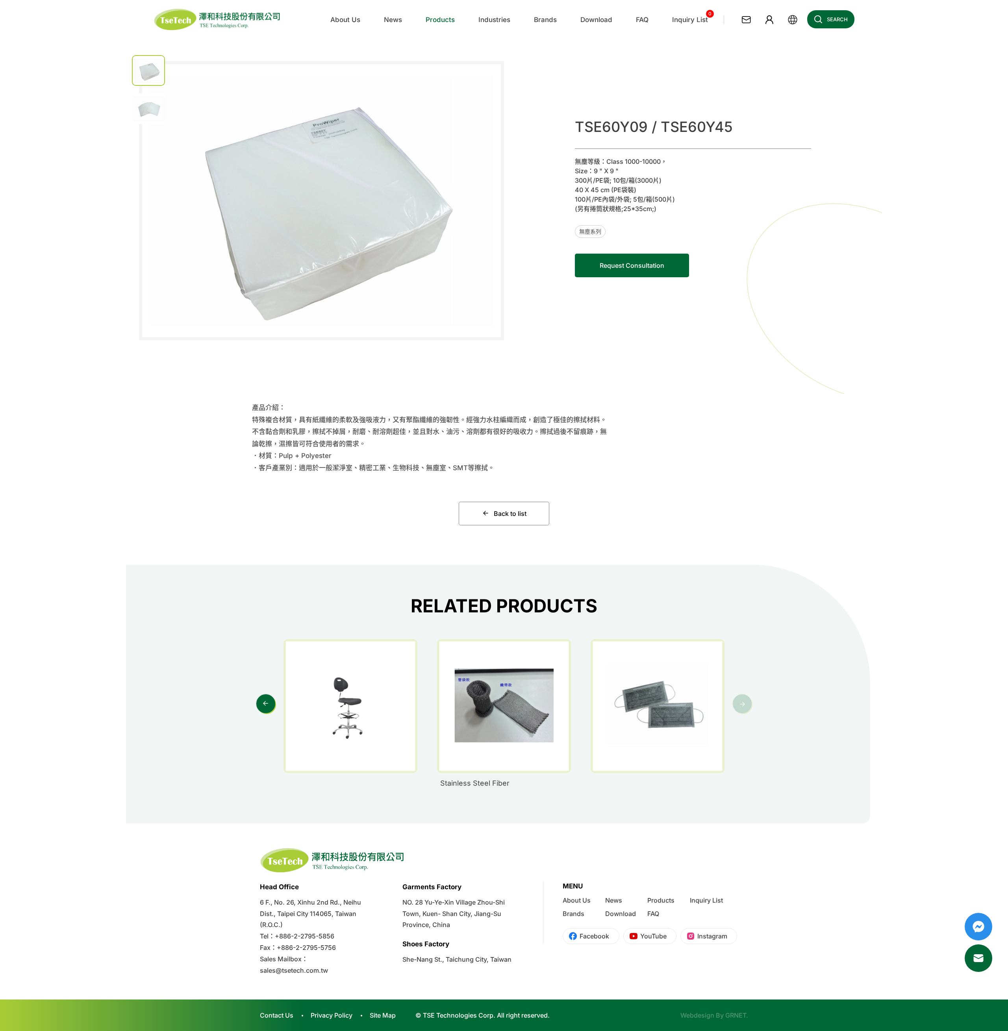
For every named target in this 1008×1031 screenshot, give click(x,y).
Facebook (594, 936)
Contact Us (746, 19)
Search (837, 19)
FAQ (653, 914)
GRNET (735, 1015)
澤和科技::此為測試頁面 (218, 20)
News (613, 900)
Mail (978, 958)
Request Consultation (632, 265)
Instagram (712, 936)
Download (620, 914)
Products (660, 900)
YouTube (653, 936)
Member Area (769, 19)
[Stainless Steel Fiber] (504, 706)
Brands (573, 914)
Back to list (510, 513)
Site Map (383, 1015)
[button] (482, 197)
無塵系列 (590, 231)
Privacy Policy (331, 1015)
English (792, 19)
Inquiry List (706, 900)
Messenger (978, 926)
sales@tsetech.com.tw (294, 970)
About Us (577, 900)
